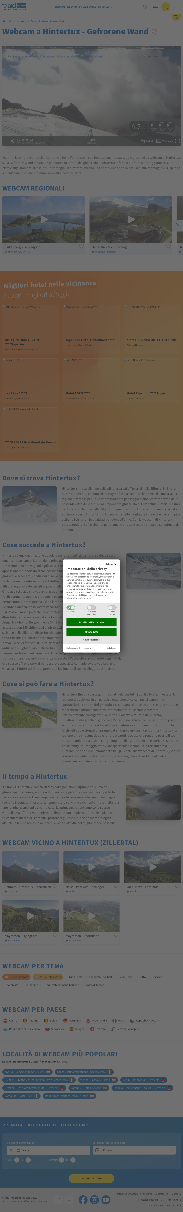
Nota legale (112, 648)
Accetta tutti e (91, 622)
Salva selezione (91, 639)
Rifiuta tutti (91, 632)
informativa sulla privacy (78, 598)
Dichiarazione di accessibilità (78, 648)
